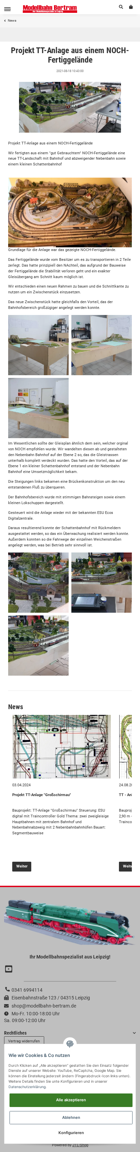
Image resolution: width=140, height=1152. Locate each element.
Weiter (22, 866)
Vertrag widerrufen (24, 1041)
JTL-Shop (80, 1145)
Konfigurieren (71, 1132)
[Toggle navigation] (7, 9)
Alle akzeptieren (71, 1100)
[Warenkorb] (131, 7)
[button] (121, 7)
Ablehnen (71, 1117)
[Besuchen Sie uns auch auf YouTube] (9, 969)
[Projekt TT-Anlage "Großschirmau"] (61, 746)
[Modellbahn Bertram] (50, 9)
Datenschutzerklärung (27, 1087)
